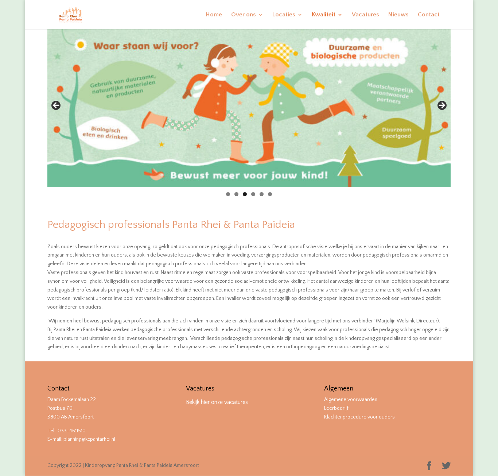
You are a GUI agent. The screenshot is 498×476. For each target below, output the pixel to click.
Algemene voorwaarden (350, 399)
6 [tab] (270, 194)
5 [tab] (262, 194)
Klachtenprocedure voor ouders (359, 417)
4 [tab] (253, 194)
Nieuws (398, 15)
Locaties (283, 15)
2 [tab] (236, 194)
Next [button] (441, 105)
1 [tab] (228, 194)
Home (214, 15)
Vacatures (365, 15)
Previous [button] (56, 105)
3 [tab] (245, 194)
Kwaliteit (323, 15)
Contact (429, 15)
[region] (249, 108)
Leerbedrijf (336, 408)
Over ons (243, 15)
